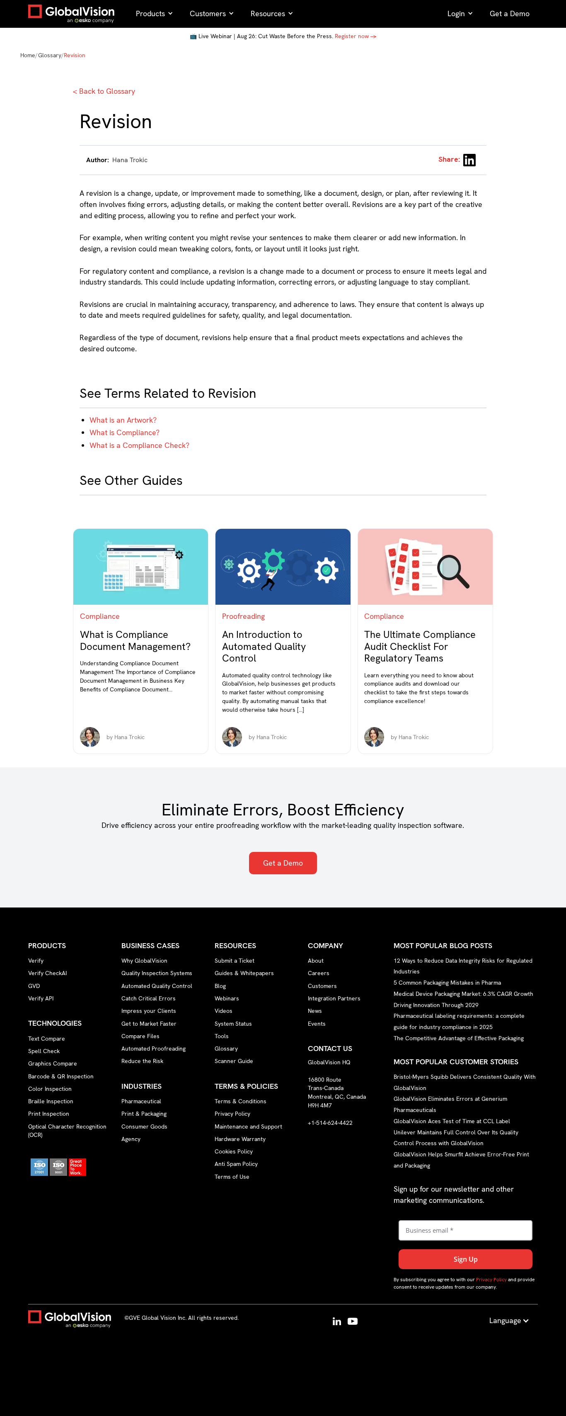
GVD (34, 986)
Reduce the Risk (142, 1061)
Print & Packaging (144, 1113)
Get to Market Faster (149, 1023)
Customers (322, 986)
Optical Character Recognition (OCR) (67, 1131)
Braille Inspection (50, 1101)
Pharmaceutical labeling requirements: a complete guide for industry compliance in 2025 (459, 1021)
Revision (74, 55)
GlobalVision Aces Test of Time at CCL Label (452, 1121)
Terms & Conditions (240, 1101)
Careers (318, 973)
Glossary (49, 55)
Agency (130, 1139)
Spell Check (44, 1051)
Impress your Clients (148, 1011)
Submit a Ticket (234, 960)
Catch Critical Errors (148, 998)
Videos (223, 1011)
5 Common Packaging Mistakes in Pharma (447, 982)
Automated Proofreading (153, 1048)
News (315, 1011)
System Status (233, 1023)
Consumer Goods (144, 1126)
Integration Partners (334, 998)
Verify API (40, 998)
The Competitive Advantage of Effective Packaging (459, 1038)
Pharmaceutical (141, 1101)
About (316, 960)
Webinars (227, 998)
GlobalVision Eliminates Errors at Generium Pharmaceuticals (450, 1104)
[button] (154, 14)
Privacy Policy (232, 1113)
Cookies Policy (234, 1151)
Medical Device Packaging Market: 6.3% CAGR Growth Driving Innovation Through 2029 (463, 999)
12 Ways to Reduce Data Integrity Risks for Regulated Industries (463, 965)
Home (27, 55)
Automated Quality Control (156, 986)
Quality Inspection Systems (156, 973)
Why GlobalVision (144, 960)
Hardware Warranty (240, 1139)
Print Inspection (48, 1113)
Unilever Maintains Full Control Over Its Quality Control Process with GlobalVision (456, 1137)
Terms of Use (232, 1176)
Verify (36, 960)
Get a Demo (283, 863)
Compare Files (140, 1036)
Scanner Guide (234, 1061)
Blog (220, 986)
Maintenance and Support (248, 1126)
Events (317, 1023)
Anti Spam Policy (236, 1164)
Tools (222, 1036)
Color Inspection (50, 1088)
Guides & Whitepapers (244, 973)
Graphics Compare (52, 1063)
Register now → (356, 36)
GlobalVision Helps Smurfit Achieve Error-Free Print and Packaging (461, 1160)
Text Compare (46, 1038)
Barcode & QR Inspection (61, 1076)
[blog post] (140, 567)
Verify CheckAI (47, 973)
